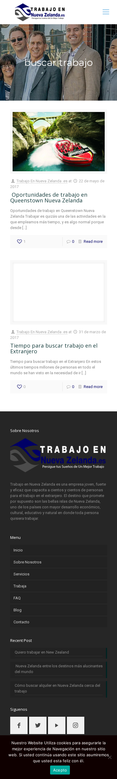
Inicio (18, 550)
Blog (18, 610)
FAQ (17, 598)
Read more (93, 241)
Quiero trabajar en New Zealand (42, 652)
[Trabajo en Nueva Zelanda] (58, 12)
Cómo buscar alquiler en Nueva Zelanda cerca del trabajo (57, 688)
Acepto (60, 770)
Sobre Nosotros (27, 562)
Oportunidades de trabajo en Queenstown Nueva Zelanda (48, 197)
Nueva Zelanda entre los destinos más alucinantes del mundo (59, 669)
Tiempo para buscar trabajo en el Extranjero (54, 348)
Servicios (21, 574)
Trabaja (20, 586)
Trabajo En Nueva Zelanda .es (42, 181)
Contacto (21, 622)
